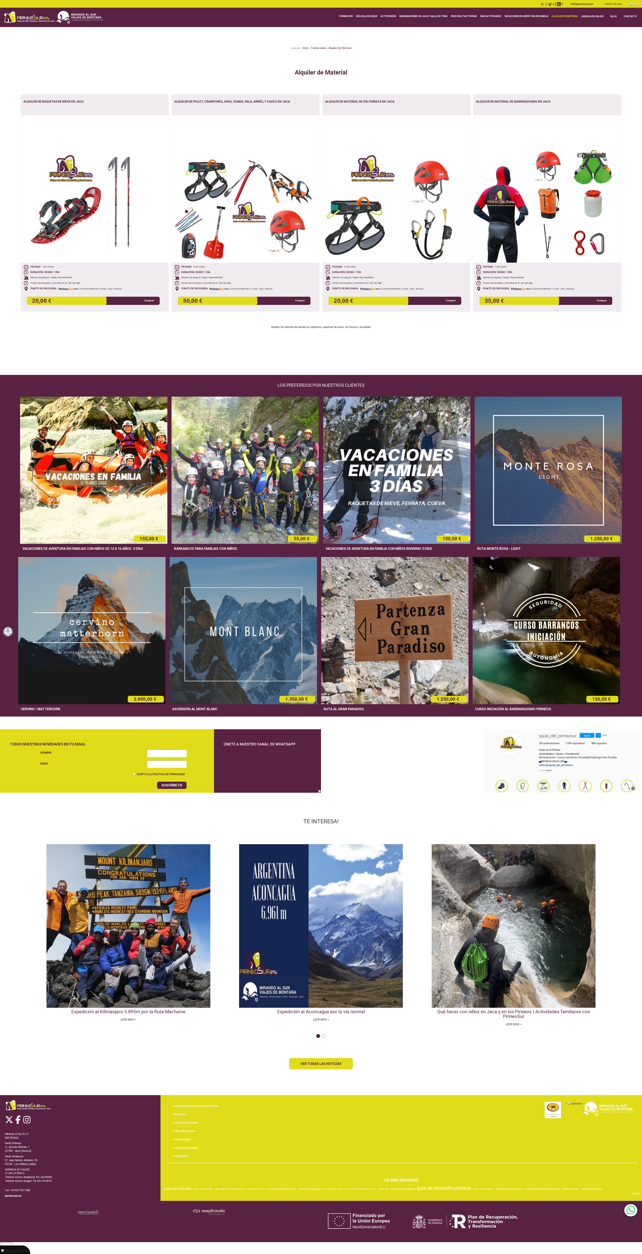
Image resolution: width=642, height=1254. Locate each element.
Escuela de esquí (366, 16)
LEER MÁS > (128, 1019)
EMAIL (44, 763)
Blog (614, 16)
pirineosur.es (13, 1195)
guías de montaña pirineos (229, 1189)
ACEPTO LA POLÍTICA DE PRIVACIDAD (161, 774)
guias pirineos (570, 1189)
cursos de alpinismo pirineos (280, 1189)
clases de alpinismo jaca (509, 1189)
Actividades (388, 16)
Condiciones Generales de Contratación (195, 1106)
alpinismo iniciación (591, 1189)
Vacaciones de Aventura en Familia (526, 16)
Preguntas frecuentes (185, 1147)
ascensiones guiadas (309, 1189)
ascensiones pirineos (403, 1189)
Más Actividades (490, 16)
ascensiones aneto (483, 1189)
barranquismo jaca (333, 1189)
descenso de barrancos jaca (360, 1189)
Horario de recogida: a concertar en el (49, 283)
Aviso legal (179, 1114)
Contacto (630, 16)
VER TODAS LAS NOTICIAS (321, 1064)
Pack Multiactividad (464, 16)
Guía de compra (181, 1139)
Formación (346, 16)
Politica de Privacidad (185, 1122)
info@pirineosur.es (582, 4)
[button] (318, 1036)
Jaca (75, 289)
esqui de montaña (203, 1189)
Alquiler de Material (565, 16)
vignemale (383, 1189)
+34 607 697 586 (613, 4)
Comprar (149, 300)
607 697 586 (74, 283)
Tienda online (318, 48)
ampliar (635, 1193)
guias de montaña (177, 1189)
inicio (305, 48)
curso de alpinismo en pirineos (542, 1189)
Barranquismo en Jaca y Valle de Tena (423, 16)
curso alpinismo (254, 1189)
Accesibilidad (180, 1156)
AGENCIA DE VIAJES (592, 16)
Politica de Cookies (184, 1131)
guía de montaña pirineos (444, 1188)
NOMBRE (45, 752)
